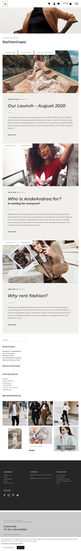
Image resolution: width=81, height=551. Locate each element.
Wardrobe (25, 145)
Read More (12, 135)
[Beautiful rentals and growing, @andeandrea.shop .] (40, 439)
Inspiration (10, 52)
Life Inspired (26, 52)
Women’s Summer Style (11, 360)
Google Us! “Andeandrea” (12, 351)
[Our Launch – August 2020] (40, 71)
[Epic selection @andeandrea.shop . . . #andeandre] (15, 439)
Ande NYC (24, 99)
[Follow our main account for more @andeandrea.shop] (66, 439)
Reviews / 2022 (8, 355)
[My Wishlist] (58, 4)
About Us (7, 475)
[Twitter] (17, 495)
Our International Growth (12, 358)
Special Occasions (44, 52)
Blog (6, 481)
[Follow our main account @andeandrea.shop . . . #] (66, 413)
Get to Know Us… (9, 353)
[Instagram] (9, 495)
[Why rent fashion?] (40, 261)
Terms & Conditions (63, 481)
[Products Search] (49, 4)
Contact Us (8, 483)
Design (5, 379)
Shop (5, 477)
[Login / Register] (54, 4)
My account (60, 475)
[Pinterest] (13, 495)
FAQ (57, 483)
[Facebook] (4, 495)
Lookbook (8, 479)
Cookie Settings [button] (8, 547)
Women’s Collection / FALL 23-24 (41, 475)
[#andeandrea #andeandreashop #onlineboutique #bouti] (15, 413)
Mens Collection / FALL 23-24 (40, 478)
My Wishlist (60, 477)
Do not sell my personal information (12, 543)
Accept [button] (20, 547)
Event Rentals (8, 381)
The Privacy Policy (63, 479)
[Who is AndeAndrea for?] (40, 165)
